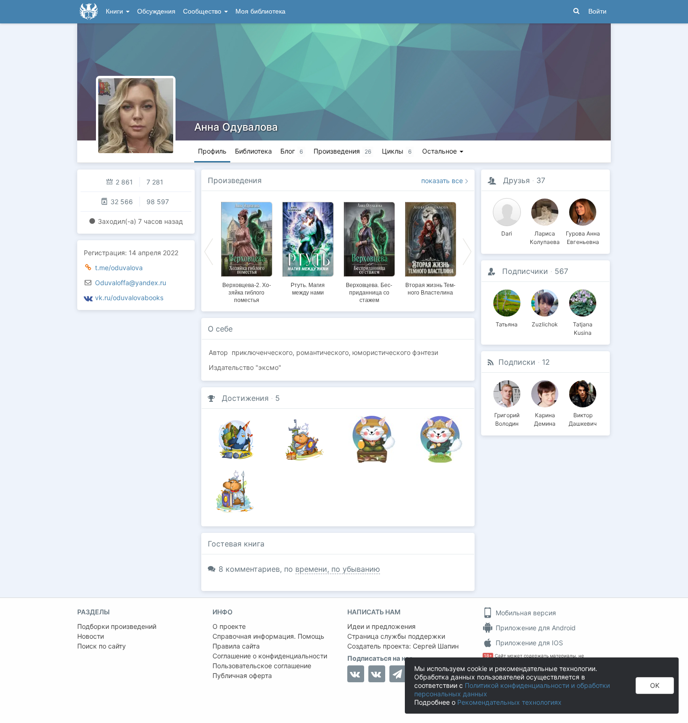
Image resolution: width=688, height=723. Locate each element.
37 (540, 180)
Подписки (516, 362)
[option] (246, 251)
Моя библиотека (260, 11)
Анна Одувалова (236, 127)
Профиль (212, 151)
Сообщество (203, 11)
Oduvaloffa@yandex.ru (130, 283)
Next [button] (467, 251)
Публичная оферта (242, 675)
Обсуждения (156, 11)
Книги (115, 11)
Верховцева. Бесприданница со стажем (369, 292)
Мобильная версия (525, 613)
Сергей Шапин (436, 646)
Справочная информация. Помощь (268, 636)
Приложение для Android (535, 628)
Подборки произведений (116, 626)
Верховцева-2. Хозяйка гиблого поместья (246, 292)
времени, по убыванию (337, 569)
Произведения (235, 180)
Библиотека (253, 151)
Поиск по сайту (101, 646)
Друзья (516, 180)
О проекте (229, 626)
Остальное (440, 151)
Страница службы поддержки (396, 636)
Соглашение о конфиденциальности (269, 656)
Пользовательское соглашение (261, 666)
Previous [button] (208, 251)
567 (561, 271)
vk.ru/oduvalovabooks (129, 298)
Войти (597, 11)
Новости (90, 636)
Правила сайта (236, 646)
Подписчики (525, 271)
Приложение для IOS (528, 643)
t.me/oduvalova (119, 268)
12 (546, 362)
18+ (488, 655)
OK (654, 685)
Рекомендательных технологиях (509, 702)
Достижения (245, 398)
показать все (442, 180)
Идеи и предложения (381, 626)
